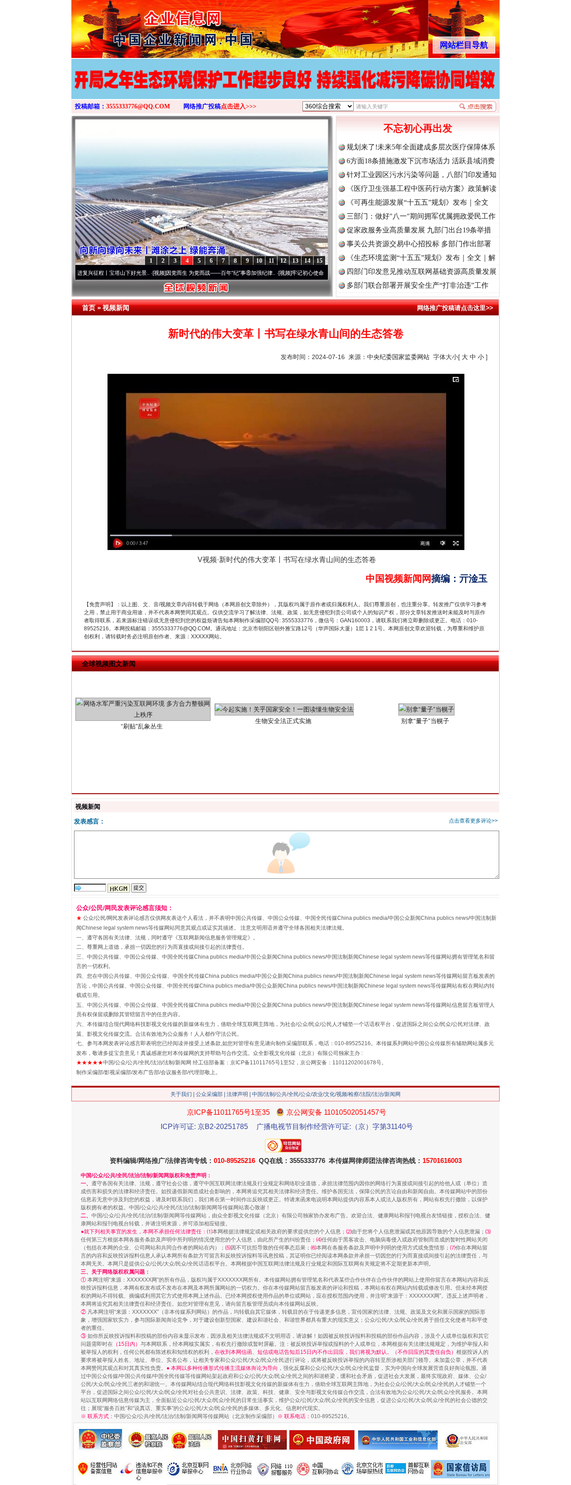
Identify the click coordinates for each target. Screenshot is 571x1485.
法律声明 (237, 1094)
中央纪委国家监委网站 (398, 356)
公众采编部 (209, 1094)
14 (307, 260)
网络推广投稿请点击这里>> (455, 307)
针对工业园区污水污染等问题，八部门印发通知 (422, 174)
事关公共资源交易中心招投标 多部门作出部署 (419, 244)
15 (319, 260)
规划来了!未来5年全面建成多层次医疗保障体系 (421, 147)
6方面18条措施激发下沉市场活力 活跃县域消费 (421, 161)
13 (295, 260)
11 (271, 260)
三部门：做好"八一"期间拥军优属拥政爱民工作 (421, 216)
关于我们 (181, 1094)
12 (283, 260)
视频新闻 (116, 307)
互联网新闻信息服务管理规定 (213, 938)
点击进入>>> (239, 106)
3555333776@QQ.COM (138, 106)
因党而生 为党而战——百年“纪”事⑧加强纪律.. (182, 273)
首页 (88, 307)
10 (259, 260)
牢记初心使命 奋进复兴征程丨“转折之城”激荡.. (308, 273)
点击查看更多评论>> (473, 821)
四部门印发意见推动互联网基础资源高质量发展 (422, 271)
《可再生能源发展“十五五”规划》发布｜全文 (417, 202)
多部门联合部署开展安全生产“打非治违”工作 (417, 285)
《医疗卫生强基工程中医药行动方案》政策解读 (422, 188)
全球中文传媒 (145, 26)
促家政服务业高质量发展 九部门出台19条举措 (419, 230)
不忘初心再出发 (418, 128)
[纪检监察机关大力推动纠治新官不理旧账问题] (285, 88)
